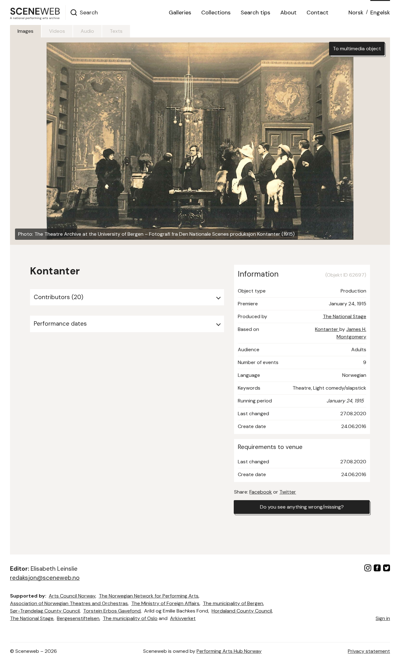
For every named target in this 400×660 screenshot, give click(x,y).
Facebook (260, 492)
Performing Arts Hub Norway (229, 651)
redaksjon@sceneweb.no (45, 578)
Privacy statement (369, 651)
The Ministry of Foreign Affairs (165, 603)
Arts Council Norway (72, 596)
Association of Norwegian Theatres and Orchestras (69, 603)
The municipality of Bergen (233, 603)
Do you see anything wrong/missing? (302, 507)
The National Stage (344, 316)
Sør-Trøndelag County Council (45, 611)
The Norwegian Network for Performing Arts (148, 596)
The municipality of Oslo (130, 618)
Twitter (287, 492)
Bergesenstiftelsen (78, 618)
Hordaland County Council (242, 611)
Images (25, 31)
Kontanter (327, 329)
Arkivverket (183, 618)
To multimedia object (357, 48)
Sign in (383, 618)
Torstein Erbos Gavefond (112, 611)
